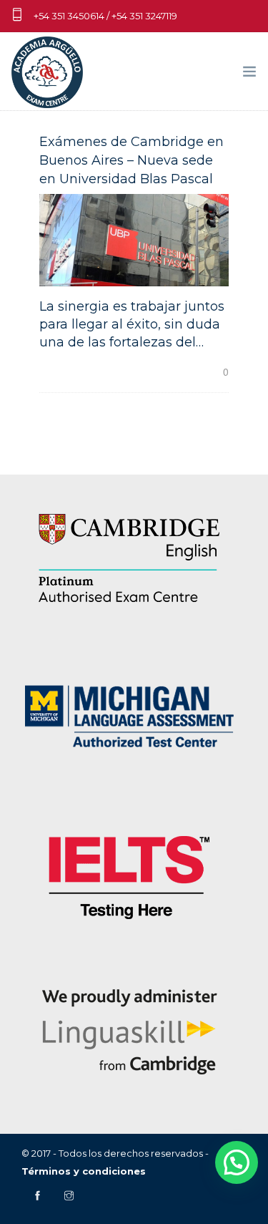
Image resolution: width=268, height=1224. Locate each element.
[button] (236, 1162)
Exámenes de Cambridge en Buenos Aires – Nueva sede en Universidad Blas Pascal (131, 160)
